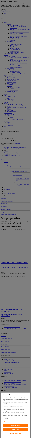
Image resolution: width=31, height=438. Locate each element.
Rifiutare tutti (15, 429)
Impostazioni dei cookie (15, 433)
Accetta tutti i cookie (15, 425)
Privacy (4, 421)
